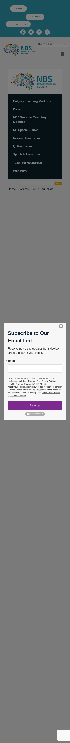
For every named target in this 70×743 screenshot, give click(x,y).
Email (11, 360)
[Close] (61, 326)
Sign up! (35, 405)
